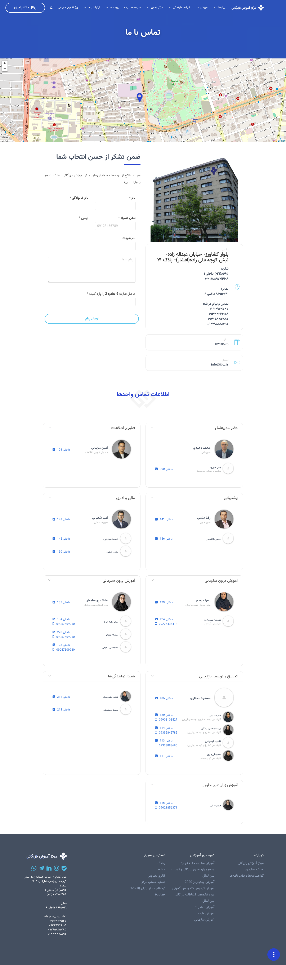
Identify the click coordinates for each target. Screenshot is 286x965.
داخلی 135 (166, 698)
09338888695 (168, 745)
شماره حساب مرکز (153, 882)
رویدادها (114, 7)
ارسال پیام (92, 318)
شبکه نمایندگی (182, 7)
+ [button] (5, 63)
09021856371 (168, 808)
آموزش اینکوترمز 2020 (199, 882)
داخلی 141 (166, 520)
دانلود (161, 869)
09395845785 (168, 733)
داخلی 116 (166, 803)
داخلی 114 (166, 728)
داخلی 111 (166, 756)
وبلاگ (161, 863)
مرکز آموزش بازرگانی (251, 863)
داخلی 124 (166, 619)
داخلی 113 (166, 741)
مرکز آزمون (157, 7)
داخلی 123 (63, 645)
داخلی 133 (63, 603)
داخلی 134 (63, 619)
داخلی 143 (63, 520)
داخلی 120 (166, 715)
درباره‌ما (222, 7)
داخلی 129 (166, 603)
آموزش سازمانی (204, 919)
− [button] (5, 68)
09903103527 (168, 720)
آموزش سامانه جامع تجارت (197, 863)
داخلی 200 (166, 469)
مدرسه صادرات (132, 7)
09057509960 (65, 624)
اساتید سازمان (254, 869)
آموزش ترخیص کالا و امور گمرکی (193, 888)
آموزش (204, 7)
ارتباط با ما (94, 7)
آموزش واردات (205, 913)
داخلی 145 (63, 539)
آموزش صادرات (204, 907)
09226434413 (168, 624)
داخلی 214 (63, 697)
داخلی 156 (166, 539)
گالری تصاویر (156, 875)
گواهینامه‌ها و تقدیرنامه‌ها (247, 875)
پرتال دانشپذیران (25, 7)
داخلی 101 (63, 450)
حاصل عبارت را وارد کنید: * (111, 294)
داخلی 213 (63, 710)
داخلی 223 (63, 632)
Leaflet (281, 140)
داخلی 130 (63, 552)
